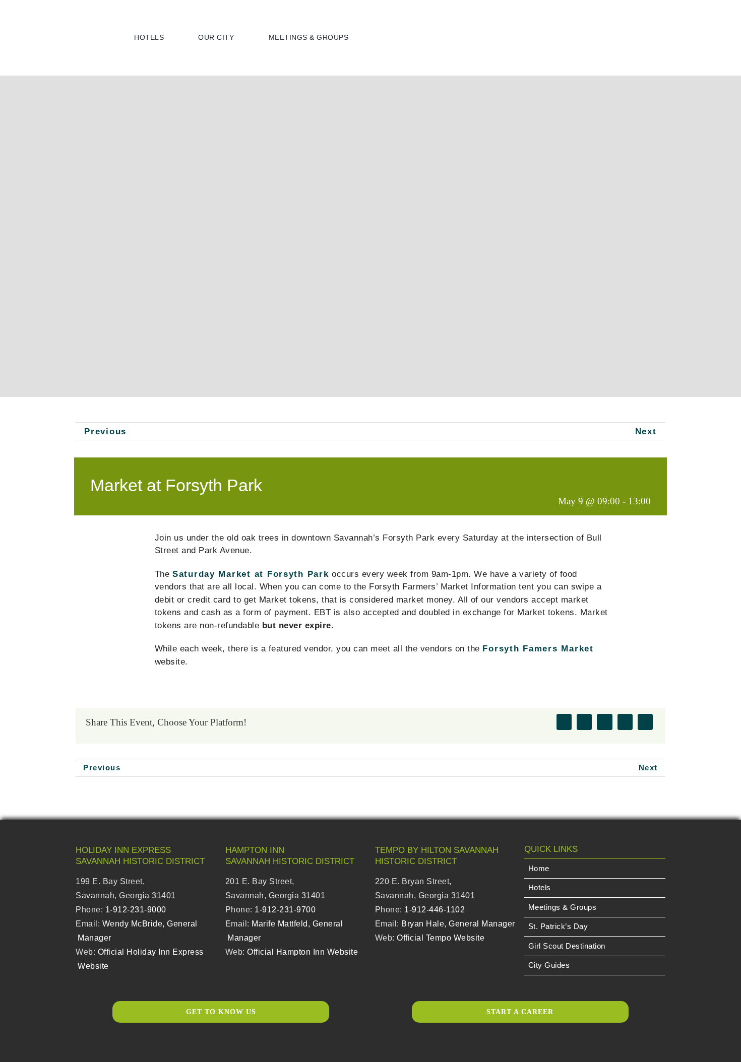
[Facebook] (564, 722)
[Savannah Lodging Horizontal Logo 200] (65, 18)
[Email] (645, 722)
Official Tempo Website (440, 938)
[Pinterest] (625, 722)
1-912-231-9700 (285, 909)
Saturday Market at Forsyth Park (250, 574)
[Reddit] (604, 722)
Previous (105, 431)
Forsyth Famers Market (537, 648)
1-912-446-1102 (434, 909)
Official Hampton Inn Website (302, 952)
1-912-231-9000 (135, 909)
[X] (584, 722)
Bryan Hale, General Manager (458, 923)
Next (646, 431)
